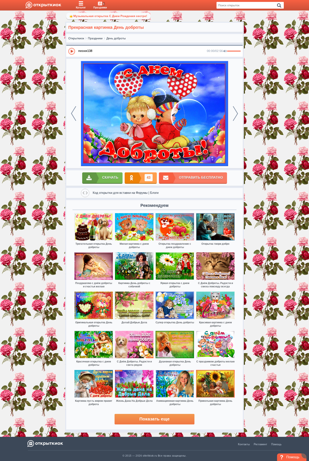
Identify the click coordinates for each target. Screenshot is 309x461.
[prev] (73, 113)
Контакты (244, 444)
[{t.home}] (45, 443)
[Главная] (43, 5)
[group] (154, 51)
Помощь (276, 444)
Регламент (260, 444)
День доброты (116, 38)
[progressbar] (234, 51)
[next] (235, 113)
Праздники (95, 38)
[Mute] (225, 51)
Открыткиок (76, 38)
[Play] (71, 51)
